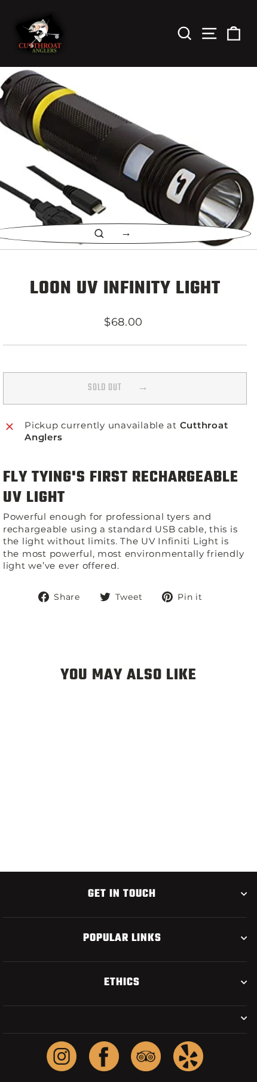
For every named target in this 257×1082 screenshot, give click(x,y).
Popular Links (122, 938)
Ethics (122, 982)
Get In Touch (122, 894)
